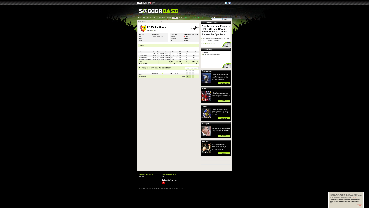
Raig (163, 176)
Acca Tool (205, 17)
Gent (141, 53)
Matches (146, 17)
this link (354, 197)
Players (175, 17)
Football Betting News (210, 22)
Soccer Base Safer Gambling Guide (211, 54)
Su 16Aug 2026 (155, 73)
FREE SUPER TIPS (174, 3)
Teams (159, 17)
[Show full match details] (162, 73)
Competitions (166, 17)
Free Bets (187, 17)
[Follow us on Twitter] (226, 3)
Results (153, 17)
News (181, 17)
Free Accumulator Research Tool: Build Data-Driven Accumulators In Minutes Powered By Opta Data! (216, 30)
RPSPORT (206, 52)
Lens (155, 30)
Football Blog (207, 50)
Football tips (196, 17)
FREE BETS (159, 3)
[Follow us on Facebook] (229, 3)
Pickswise (141, 176)
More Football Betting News (209, 43)
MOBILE (166, 3)
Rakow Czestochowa (145, 59)
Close (359, 205)
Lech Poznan (143, 57)
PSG (178, 73)
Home (140, 17)
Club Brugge (143, 55)
